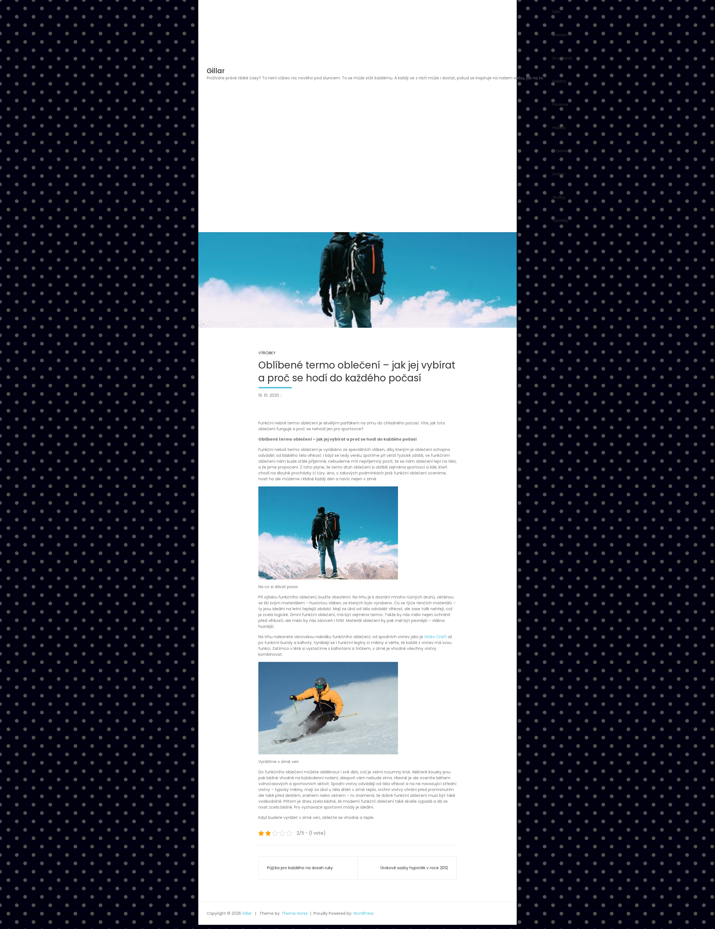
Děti (556, 12)
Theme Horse (295, 913)
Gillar (216, 70)
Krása (558, 174)
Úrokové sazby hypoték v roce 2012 (414, 868)
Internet (560, 151)
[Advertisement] (375, 123)
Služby (558, 197)
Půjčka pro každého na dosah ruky (300, 868)
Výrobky (560, 220)
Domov (559, 35)
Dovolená (562, 58)
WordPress (363, 913)
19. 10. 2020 (268, 395)
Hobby (559, 127)
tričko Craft (435, 637)
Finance (560, 104)
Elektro (559, 81)
